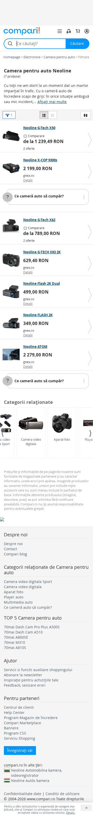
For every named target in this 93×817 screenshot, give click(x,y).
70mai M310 (14, 642)
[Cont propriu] (87, 31)
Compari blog (15, 554)
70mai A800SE (16, 637)
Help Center (14, 712)
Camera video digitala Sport (28, 581)
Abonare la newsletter (23, 674)
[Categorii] (60, 31)
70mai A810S (15, 647)
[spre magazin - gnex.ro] (12, 168)
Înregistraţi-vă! (20, 750)
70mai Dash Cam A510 (23, 632)
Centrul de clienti (19, 707)
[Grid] (52, 115)
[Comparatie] (69, 31)
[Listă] (44, 115)
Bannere (11, 728)
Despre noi (13, 543)
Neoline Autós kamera (30, 780)
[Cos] (78, 31)
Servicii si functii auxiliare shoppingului (38, 669)
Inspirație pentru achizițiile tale (31, 680)
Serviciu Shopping (19, 738)
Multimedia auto (18, 602)
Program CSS (15, 733)
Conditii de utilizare (62, 793)
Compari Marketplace (22, 722)
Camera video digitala (31, 441)
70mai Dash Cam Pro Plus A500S (32, 626)
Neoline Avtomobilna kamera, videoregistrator (36, 770)
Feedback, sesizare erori (24, 685)
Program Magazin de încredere (31, 717)
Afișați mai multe (52, 101)
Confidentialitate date (22, 793)
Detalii (28, 180)
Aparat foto (62, 439)
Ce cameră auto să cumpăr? (39, 196)
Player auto (13, 597)
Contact (10, 548)
